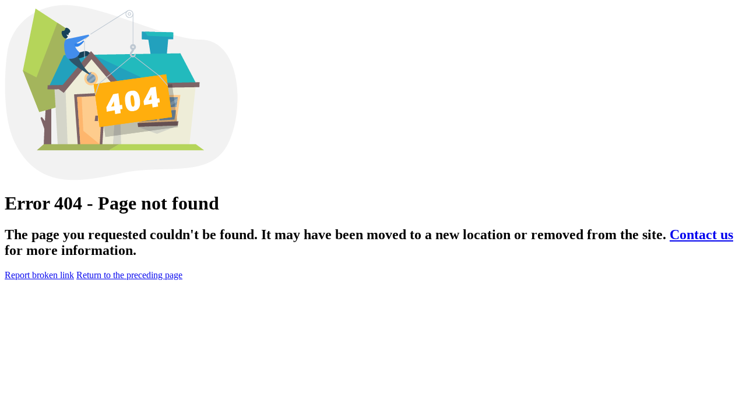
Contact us (701, 234)
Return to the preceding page (129, 275)
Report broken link (39, 275)
